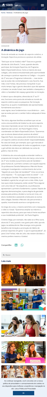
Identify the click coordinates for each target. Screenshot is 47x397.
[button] (42, 5)
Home (3, 13)
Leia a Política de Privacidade (25, 389)
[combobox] (23, 255)
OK (23, 393)
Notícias (9, 13)
